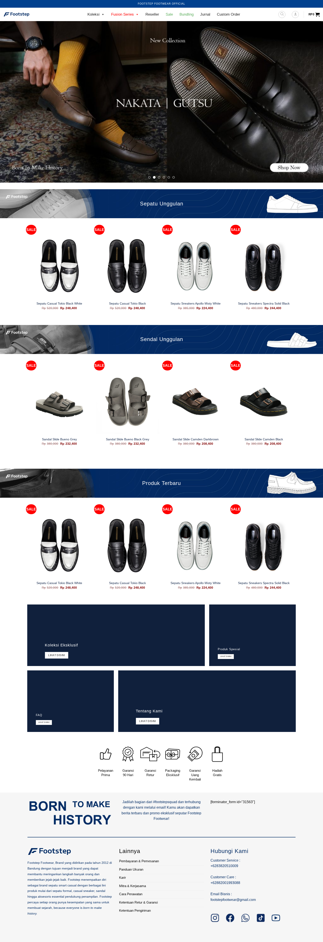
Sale (169, 14)
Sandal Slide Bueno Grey (59, 439)
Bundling (187, 14)
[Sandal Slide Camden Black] (264, 402)
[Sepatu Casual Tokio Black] (127, 266)
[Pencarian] (281, 14)
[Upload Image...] (161, 102)
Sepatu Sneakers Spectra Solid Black (264, 303)
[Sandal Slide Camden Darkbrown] (195, 402)
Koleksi (93, 14)
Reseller (152, 14)
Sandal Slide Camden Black (264, 439)
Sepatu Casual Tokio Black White (59, 303)
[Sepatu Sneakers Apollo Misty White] (195, 266)
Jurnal (205, 14)
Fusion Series (122, 14)
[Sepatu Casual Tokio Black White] (59, 266)
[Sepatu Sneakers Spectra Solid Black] (264, 266)
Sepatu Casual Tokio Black (127, 303)
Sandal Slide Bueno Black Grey (127, 439)
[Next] (311, 102)
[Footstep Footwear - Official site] (25, 14)
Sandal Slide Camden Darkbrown (195, 439)
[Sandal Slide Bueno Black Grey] (127, 402)
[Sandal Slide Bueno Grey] (59, 402)
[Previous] (12, 102)
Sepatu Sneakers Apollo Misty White (196, 303)
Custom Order (228, 14)
